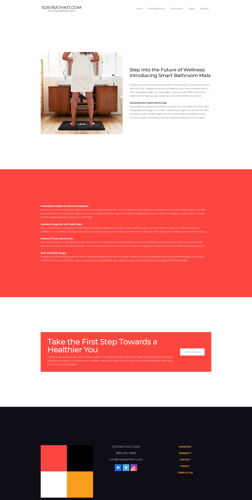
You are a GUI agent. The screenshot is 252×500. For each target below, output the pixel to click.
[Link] (61, 8)
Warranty (185, 453)
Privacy (185, 466)
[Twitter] (126, 467)
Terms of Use (185, 472)
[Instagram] (133, 467)
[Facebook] (118, 467)
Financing (185, 446)
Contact (185, 459)
